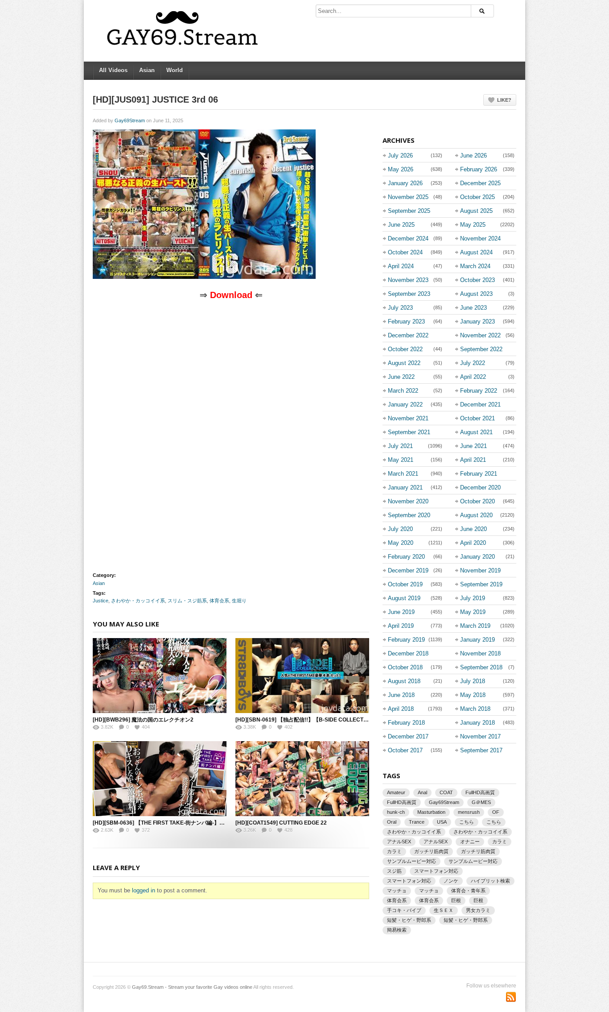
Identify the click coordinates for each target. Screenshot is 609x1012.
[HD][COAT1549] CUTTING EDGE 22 (281, 823)
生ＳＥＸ (443, 910)
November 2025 (408, 197)
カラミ (499, 841)
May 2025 (473, 224)
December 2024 (408, 238)
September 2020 (409, 515)
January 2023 (477, 321)
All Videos (113, 70)
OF (495, 812)
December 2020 (480, 487)
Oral (391, 822)
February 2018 (406, 722)
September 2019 (481, 584)
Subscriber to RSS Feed (511, 996)
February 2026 (478, 169)
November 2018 (480, 653)
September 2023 (409, 293)
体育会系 (219, 600)
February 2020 (406, 556)
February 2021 (478, 473)
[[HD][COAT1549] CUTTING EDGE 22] (302, 779)
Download (231, 295)
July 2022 (472, 363)
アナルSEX (399, 841)
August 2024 (476, 252)
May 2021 (400, 459)
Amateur (396, 792)
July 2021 (400, 446)
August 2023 (476, 293)
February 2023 (406, 321)
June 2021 (473, 446)
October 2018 (405, 667)
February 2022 (478, 390)
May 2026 (400, 169)
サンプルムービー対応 (411, 861)
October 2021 (477, 418)
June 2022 (401, 376)
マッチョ (397, 890)
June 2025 (401, 224)
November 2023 (408, 280)
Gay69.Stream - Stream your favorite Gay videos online (192, 987)
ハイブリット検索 (490, 880)
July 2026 (400, 155)
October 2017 (405, 750)
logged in (143, 890)
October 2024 (405, 252)
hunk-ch (396, 812)
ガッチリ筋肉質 (431, 851)
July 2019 (472, 598)
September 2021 (409, 432)
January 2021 (405, 487)
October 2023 (477, 280)
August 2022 (404, 363)
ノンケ (451, 880)
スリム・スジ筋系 (187, 600)
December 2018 (408, 653)
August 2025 (476, 210)
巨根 (456, 900)
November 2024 (480, 238)
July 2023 (400, 307)
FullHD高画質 (480, 792)
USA (442, 822)
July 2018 (472, 681)
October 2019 (405, 584)
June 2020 (473, 529)
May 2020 (400, 542)
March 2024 (475, 266)
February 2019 (406, 639)
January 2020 (477, 556)
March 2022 (403, 390)
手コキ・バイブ (404, 910)
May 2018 (473, 695)
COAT (446, 792)
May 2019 (473, 612)
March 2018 (475, 708)
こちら (466, 822)
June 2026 (473, 155)
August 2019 (404, 598)
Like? (504, 100)
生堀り (239, 600)
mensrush (469, 812)
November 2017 (480, 736)
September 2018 (481, 667)
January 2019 (477, 639)
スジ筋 (394, 871)
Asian (147, 70)
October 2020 (477, 501)
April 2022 (473, 376)
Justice (100, 600)
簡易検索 (397, 930)
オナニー (470, 841)
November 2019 (480, 570)
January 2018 (477, 722)
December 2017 (408, 736)
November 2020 (408, 501)
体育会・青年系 (468, 890)
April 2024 (401, 266)
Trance (416, 822)
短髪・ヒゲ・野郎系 (409, 920)
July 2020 (400, 529)
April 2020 (473, 542)
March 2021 (403, 473)
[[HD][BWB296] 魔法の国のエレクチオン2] (159, 675)
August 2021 (476, 432)
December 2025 (480, 183)
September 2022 (481, 349)
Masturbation (431, 812)
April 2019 (401, 625)
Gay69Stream (130, 120)
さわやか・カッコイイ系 (138, 600)
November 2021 (408, 418)
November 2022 (480, 335)
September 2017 (481, 750)
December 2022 (408, 335)
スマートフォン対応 (436, 871)
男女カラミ (478, 910)
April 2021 (473, 459)
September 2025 (409, 210)
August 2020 (476, 515)
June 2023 (473, 307)
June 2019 (401, 612)
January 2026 (405, 183)
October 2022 (405, 349)
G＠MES (481, 802)
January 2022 (405, 404)
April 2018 (401, 708)
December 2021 (480, 404)
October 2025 (477, 197)
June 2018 (401, 695)
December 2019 (408, 570)
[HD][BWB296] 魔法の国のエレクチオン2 (143, 720)
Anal (422, 792)
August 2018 (404, 681)
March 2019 (475, 625)
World (174, 70)
